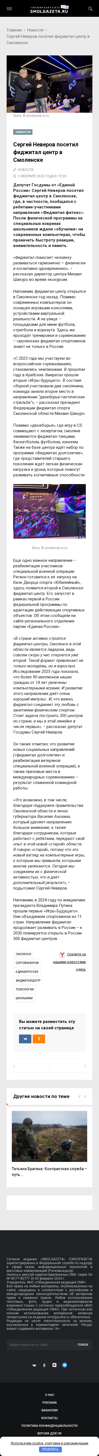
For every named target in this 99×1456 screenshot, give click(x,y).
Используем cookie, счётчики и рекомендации (49, 1443)
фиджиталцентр (28, 980)
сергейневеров (27, 963)
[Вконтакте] (34, 1365)
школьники (24, 998)
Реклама (49, 1402)
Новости (35, 30)
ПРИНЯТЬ (50, 1449)
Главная (14, 30)
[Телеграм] (64, 1365)
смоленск (23, 954)
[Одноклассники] (44, 1365)
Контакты (49, 1418)
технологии (25, 989)
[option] (49, 1147)
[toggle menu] (9, 8)
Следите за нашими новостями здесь (69, 961)
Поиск (83, 1345)
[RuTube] (54, 1365)
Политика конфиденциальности (49, 1426)
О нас (49, 1395)
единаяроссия (27, 971)
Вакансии (50, 1410)
